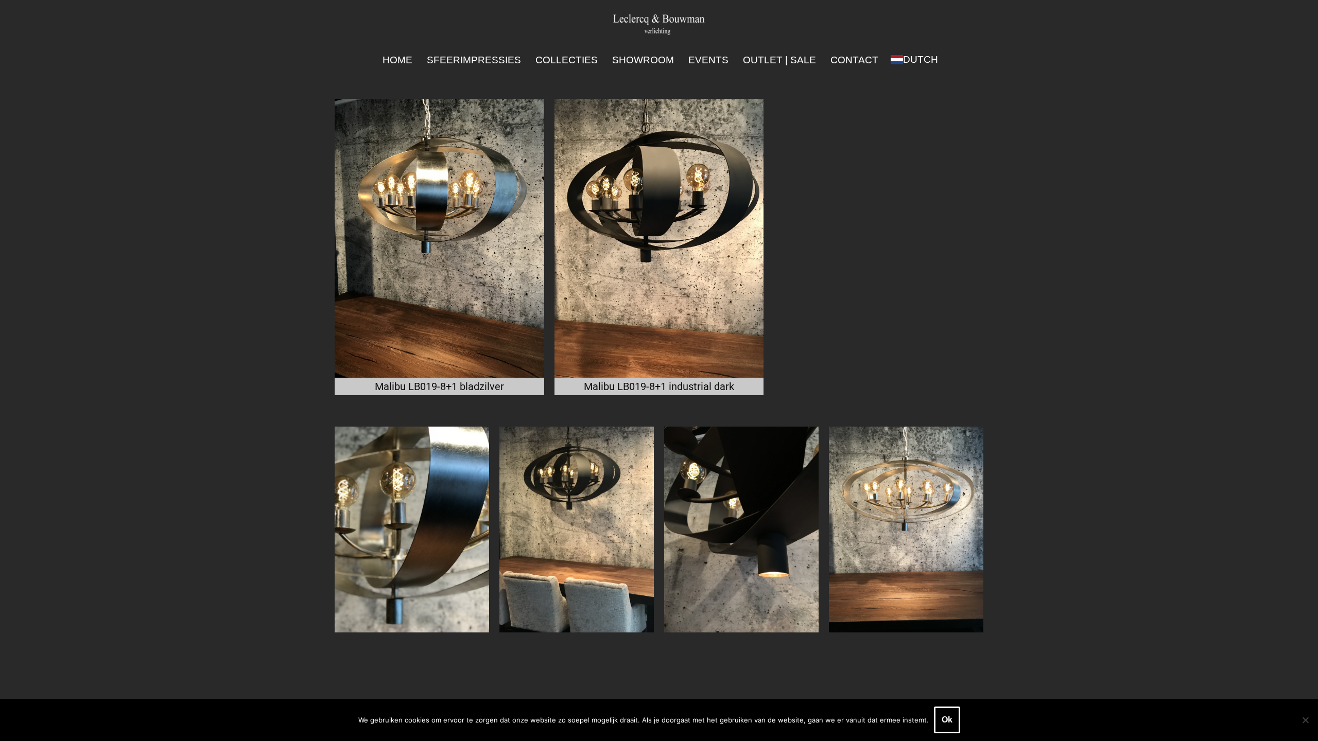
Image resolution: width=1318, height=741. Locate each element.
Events (708, 60)
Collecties (566, 60)
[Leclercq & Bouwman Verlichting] (659, 24)
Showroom (643, 60)
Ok (947, 719)
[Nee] (1305, 720)
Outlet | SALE (779, 60)
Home (397, 60)
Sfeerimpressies (474, 60)
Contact (854, 60)
